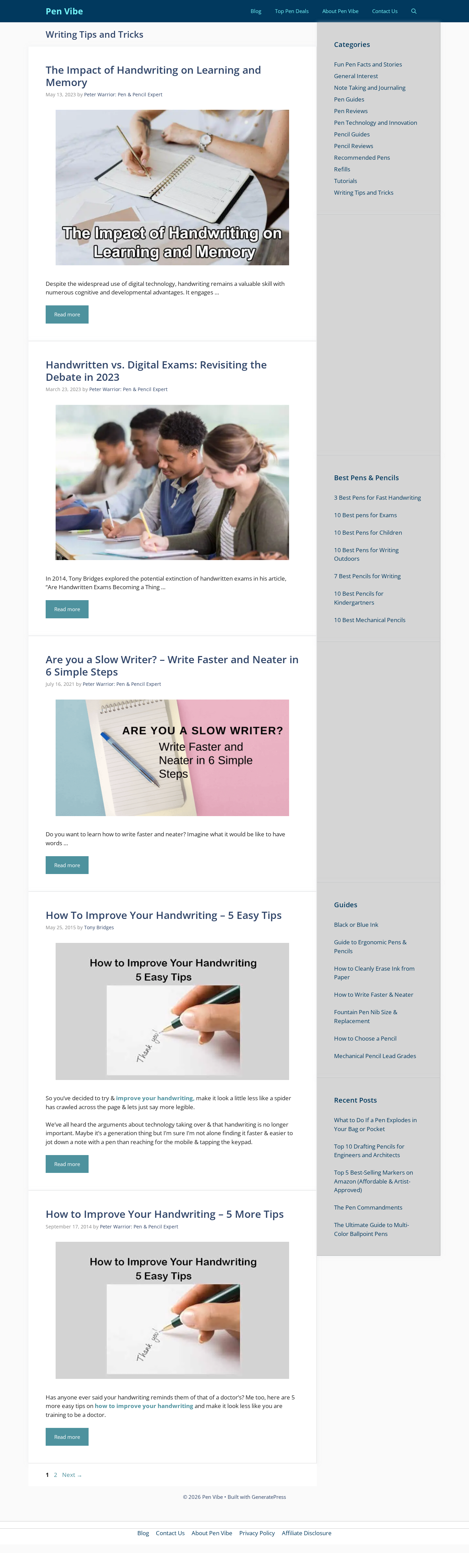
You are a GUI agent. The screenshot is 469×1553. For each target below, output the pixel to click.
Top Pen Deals (292, 11)
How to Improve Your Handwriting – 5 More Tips (165, 1214)
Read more (67, 314)
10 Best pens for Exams (365, 515)
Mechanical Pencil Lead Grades (375, 1056)
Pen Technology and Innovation (375, 122)
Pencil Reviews (353, 146)
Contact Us (385, 11)
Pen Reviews (351, 111)
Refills (342, 169)
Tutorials (345, 181)
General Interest (356, 76)
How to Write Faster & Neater (373, 994)
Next (72, 1475)
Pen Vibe (64, 11)
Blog (256, 11)
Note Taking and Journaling (369, 88)
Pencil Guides (352, 134)
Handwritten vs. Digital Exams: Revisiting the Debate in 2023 (156, 370)
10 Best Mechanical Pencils (369, 620)
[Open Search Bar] (413, 11)
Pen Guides (349, 99)
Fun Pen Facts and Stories (368, 64)
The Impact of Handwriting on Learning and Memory (153, 76)
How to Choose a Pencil (365, 1038)
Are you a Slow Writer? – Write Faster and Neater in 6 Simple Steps (172, 665)
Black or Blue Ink (356, 925)
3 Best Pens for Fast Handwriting (377, 497)
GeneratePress (269, 1496)
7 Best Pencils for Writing (367, 576)
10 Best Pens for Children (368, 532)
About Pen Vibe (340, 11)
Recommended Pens (362, 157)
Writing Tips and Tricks (363, 192)
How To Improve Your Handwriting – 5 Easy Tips (164, 915)
